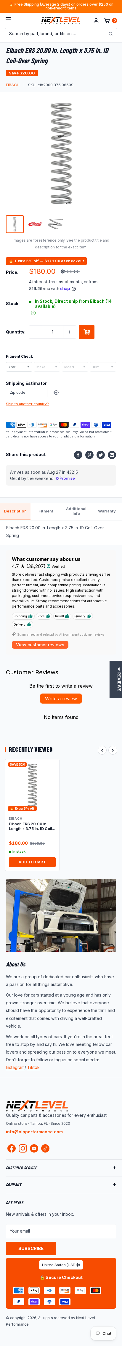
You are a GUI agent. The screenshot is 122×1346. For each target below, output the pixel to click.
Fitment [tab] (45, 511)
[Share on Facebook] (78, 454)
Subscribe (31, 1248)
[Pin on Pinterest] (89, 454)
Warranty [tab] (107, 511)
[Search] (110, 33)
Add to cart (86, 332)
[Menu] (8, 20)
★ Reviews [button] (119, 679)
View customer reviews (40, 644)
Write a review (61, 699)
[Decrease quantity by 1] (35, 332)
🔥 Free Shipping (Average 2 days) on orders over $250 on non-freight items (61, 6)
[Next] (112, 750)
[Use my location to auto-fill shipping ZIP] (56, 392)
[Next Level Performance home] (37, 1105)
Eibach (13, 84)
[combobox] (19, 367)
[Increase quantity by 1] (69, 332)
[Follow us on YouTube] (34, 1148)
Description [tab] (15, 511)
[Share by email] (112, 454)
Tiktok (33, 1067)
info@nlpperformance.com (34, 1131)
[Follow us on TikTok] (45, 1148)
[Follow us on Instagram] (23, 1149)
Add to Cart (32, 862)
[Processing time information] (33, 312)
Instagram (15, 1067)
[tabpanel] (61, 532)
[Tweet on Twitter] (101, 454)
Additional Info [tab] (76, 511)
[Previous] (102, 750)
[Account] (96, 20)
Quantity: (15, 331)
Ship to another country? (27, 404)
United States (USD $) (61, 1265)
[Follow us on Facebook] (11, 1149)
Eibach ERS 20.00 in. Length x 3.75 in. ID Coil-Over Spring (31, 826)
